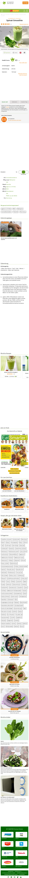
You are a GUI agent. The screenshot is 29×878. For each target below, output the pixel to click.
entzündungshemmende (7, 566)
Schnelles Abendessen (14, 657)
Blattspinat (12, 180)
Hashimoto (3, 572)
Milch (7, 189)
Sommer (25, 590)
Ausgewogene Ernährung (7, 602)
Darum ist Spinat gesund (6, 768)
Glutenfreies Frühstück (21, 548)
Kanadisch (20, 587)
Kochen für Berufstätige (6, 608)
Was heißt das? (23, 62)
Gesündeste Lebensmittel (7, 605)
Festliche (3, 614)
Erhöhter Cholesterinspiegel (21, 566)
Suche (24, 11)
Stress (8, 581)
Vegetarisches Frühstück (6, 557)
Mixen (2, 542)
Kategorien (22, 874)
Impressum (10, 871)
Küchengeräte (14, 542)
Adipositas (17, 560)
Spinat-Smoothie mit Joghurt (11, 372)
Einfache (15, 611)
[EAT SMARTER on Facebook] (8, 877)
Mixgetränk (10, 620)
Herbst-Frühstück (5, 596)
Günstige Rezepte (19, 605)
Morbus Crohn (13, 575)
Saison (25, 587)
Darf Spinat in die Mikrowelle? (7, 797)
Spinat (7, 107)
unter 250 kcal (23, 551)
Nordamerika (4, 587)
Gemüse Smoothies (5, 623)
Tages (24, 608)
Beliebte (16, 602)
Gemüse (19, 623)
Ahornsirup (9, 198)
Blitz (16, 599)
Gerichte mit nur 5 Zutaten (14, 711)
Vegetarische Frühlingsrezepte (14, 590)
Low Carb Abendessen (19, 491)
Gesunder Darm (10, 569)
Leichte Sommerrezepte (6, 593)
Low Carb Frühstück (6, 491)
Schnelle (12, 617)
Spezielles (3, 599)
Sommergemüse (17, 593)
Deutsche (9, 584)
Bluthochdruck (14, 563)
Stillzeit (3, 581)
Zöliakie (13, 581)
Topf (2, 545)
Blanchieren (24, 539)
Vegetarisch (22, 554)
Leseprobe (3, 467)
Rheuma (3, 578)
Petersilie (8, 184)
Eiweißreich (7, 509)
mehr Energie (4, 575)
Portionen (23, 174)
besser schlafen (5, 563)
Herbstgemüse (23, 596)
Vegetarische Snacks (19, 557)
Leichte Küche (4, 554)
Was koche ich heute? (14, 684)
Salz (7, 182)
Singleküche (19, 617)
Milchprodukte (9, 626)
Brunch (22, 626)
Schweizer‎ (24, 584)
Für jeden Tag (19, 614)
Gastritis (3, 569)
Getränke (3, 620)
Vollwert (11, 560)
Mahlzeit (16, 626)
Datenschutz (18, 871)
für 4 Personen (10, 614)
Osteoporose (21, 575)
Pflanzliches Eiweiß (19, 509)
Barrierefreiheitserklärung (10, 874)
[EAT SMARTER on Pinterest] (11, 877)
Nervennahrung (17, 608)
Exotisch (20, 611)
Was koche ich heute (7, 529)
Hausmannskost (5, 617)
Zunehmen (19, 581)
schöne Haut (24, 578)
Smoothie (16, 620)
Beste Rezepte (23, 602)
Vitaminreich (4, 560)
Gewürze (25, 623)
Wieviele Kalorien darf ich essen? (22, 74)
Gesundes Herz (19, 569)
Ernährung (7, 545)
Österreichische (16, 584)
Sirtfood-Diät (4, 548)
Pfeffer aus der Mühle (11, 195)
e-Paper (26, 467)
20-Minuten (10, 599)
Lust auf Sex (19, 572)
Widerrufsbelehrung (22, 873)
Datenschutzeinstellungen (8, 873)
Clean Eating (15, 545)
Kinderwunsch (11, 572)
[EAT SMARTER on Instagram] (14, 877)
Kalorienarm (4, 551)
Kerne (2, 626)
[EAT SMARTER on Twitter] (17, 877)
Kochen (13, 623)
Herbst (24, 593)
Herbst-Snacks (14, 596)
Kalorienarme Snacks (13, 551)
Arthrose (23, 560)
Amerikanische (12, 587)
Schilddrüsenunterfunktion (13, 578)
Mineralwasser (9, 191)
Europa (3, 584)
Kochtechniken (16, 539)
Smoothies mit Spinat (6, 539)
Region (25, 581)
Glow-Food (22, 545)
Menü (2, 11)
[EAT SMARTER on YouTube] (20, 877)
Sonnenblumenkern (6, 212)
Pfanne (25, 542)
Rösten (7, 542)
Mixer (20, 542)
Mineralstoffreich (13, 554)
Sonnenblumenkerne (11, 177)
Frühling (3, 590)
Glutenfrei (11, 548)
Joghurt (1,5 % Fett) (11, 186)
